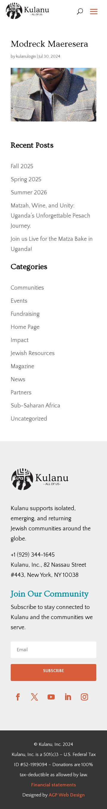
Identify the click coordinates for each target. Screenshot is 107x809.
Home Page (25, 327)
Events (19, 301)
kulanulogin (26, 56)
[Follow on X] (34, 697)
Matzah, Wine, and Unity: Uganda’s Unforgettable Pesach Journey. (50, 215)
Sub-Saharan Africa (35, 405)
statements (63, 785)
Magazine (22, 366)
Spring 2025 (26, 179)
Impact (20, 340)
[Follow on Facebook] (18, 697)
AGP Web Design (67, 795)
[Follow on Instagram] (84, 697)
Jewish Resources (33, 353)
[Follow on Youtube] (51, 697)
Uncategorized (29, 419)
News (18, 379)
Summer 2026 (29, 192)
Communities (27, 288)
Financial (40, 785)
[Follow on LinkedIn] (68, 697)
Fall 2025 (22, 166)
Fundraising (25, 314)
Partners (21, 392)
